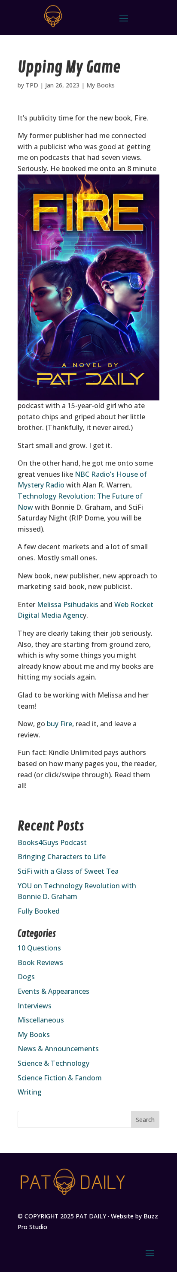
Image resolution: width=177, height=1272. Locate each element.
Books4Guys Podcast (52, 842)
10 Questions (39, 948)
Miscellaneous (41, 1020)
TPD (32, 85)
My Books (100, 85)
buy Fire (58, 723)
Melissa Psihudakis (66, 604)
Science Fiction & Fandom (60, 1078)
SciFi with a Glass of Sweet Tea (68, 871)
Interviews (35, 1005)
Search (145, 1120)
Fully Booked (39, 911)
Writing (30, 1092)
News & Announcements (58, 1048)
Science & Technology (53, 1063)
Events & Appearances (53, 991)
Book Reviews (40, 962)
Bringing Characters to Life (62, 856)
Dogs (26, 976)
